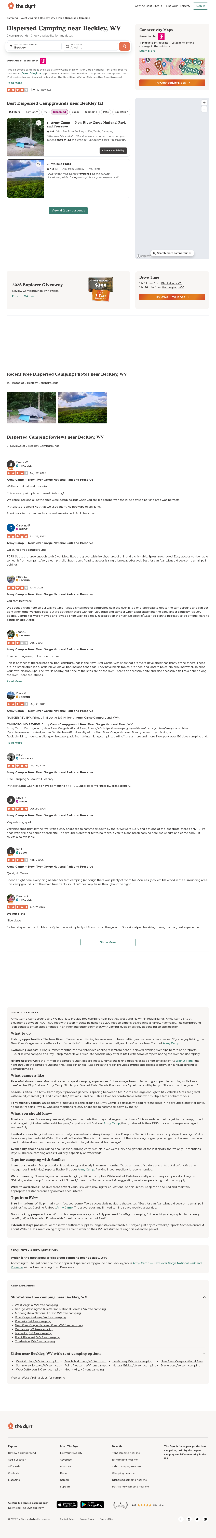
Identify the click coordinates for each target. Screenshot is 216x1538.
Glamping (91, 111)
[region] (172, 178)
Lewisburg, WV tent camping (132, 1361)
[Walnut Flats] (68, 178)
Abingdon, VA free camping (33, 1333)
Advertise (66, 1459)
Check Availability (113, 150)
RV (45, 111)
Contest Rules (67, 1519)
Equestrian (121, 111)
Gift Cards (14, 1466)
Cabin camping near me (126, 1466)
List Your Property (178, 6)
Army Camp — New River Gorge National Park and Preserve (50, 479)
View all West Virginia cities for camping (38, 1377)
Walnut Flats (16, 913)
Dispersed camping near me (129, 1479)
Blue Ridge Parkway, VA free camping (40, 1317)
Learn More (147, 50)
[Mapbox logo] (144, 256)
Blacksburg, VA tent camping (180, 1365)
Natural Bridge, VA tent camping (134, 1365)
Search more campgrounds (174, 253)
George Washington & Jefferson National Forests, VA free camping (60, 1309)
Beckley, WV (47, 18)
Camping (12, 18)
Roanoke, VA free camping (33, 1321)
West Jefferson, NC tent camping (38, 1369)
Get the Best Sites (147, 6)
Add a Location (17, 1459)
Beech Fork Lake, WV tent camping (88, 1361)
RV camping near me (125, 1459)
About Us (65, 1466)
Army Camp (171, 1043)
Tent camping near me (126, 1452)
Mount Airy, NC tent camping (84, 1369)
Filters (16, 111)
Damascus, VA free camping (34, 1329)
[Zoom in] (204, 103)
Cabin (75, 111)
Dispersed (59, 111)
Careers (65, 1479)
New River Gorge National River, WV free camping (49, 1325)
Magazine (14, 1479)
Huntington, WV (173, 287)
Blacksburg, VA (171, 283)
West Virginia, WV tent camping (37, 1361)
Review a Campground (22, 1452)
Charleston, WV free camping (35, 1341)
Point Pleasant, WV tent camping (87, 1365)
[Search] (124, 46)
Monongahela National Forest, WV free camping (48, 1313)
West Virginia (29, 18)
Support (65, 1486)
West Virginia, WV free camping (36, 1305)
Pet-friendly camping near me (130, 1486)
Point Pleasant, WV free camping (37, 1337)
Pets (106, 111)
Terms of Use (106, 1519)
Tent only (32, 111)
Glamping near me (123, 1473)
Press (63, 1473)
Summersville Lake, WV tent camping (41, 1365)
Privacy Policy (87, 1519)
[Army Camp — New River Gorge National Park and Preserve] (68, 137)
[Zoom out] (204, 109)
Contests (13, 1473)
